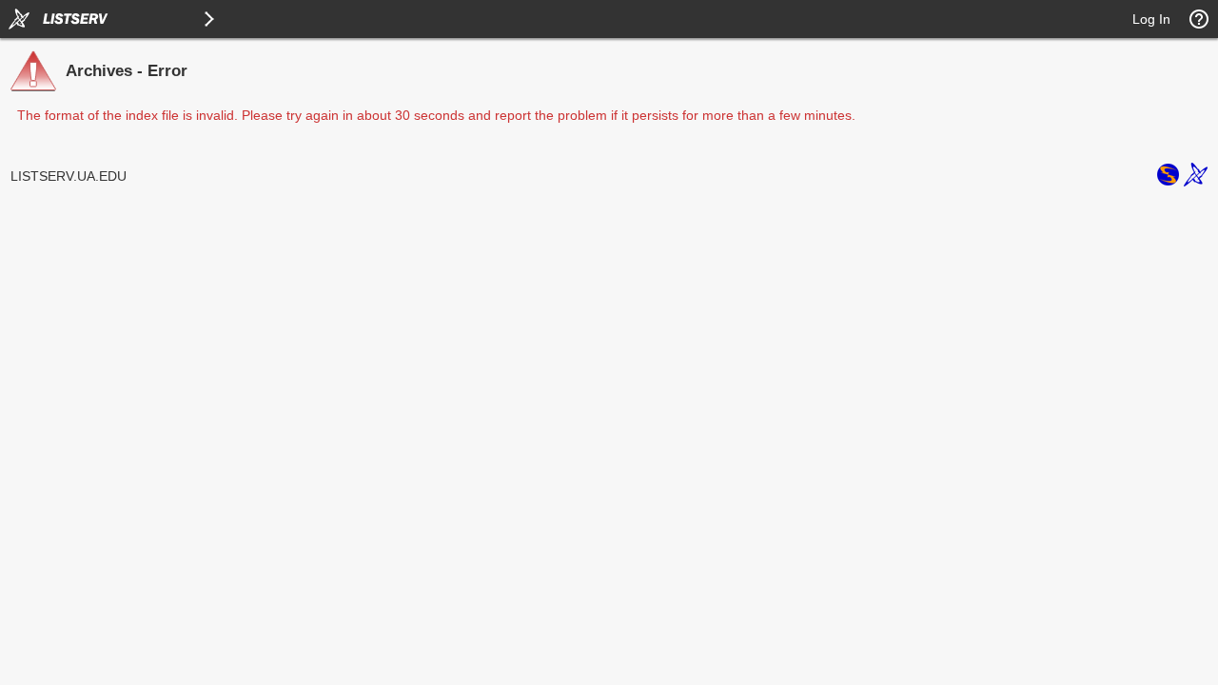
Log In (1151, 19)
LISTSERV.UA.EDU (68, 176)
